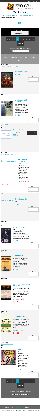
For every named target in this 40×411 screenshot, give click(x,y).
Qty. (20, 57)
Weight (26, 57)
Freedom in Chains (20, 317)
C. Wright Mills (19, 227)
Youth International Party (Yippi (9, 66)
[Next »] (20, 43)
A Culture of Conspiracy (22, 160)
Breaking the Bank (22, 199)
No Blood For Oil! (19, 130)
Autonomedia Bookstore (19, 407)
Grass (20, 349)
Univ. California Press (7, 154)
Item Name (33, 57)
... (14, 39)
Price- (20, 60)
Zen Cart (33, 407)
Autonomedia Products (11, 15)
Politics (34, 15)
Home (28, 1)
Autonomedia (4, 124)
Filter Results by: (20, 30)
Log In (35, 1)
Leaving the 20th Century (21, 101)
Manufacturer (13, 57)
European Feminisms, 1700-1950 (21, 285)
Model (5, 57)
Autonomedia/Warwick (7, 343)
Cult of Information (20, 256)
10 (29, 39)
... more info (32, 133)
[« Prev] (9, 39)
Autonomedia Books (25, 15)
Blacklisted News (21, 72)
